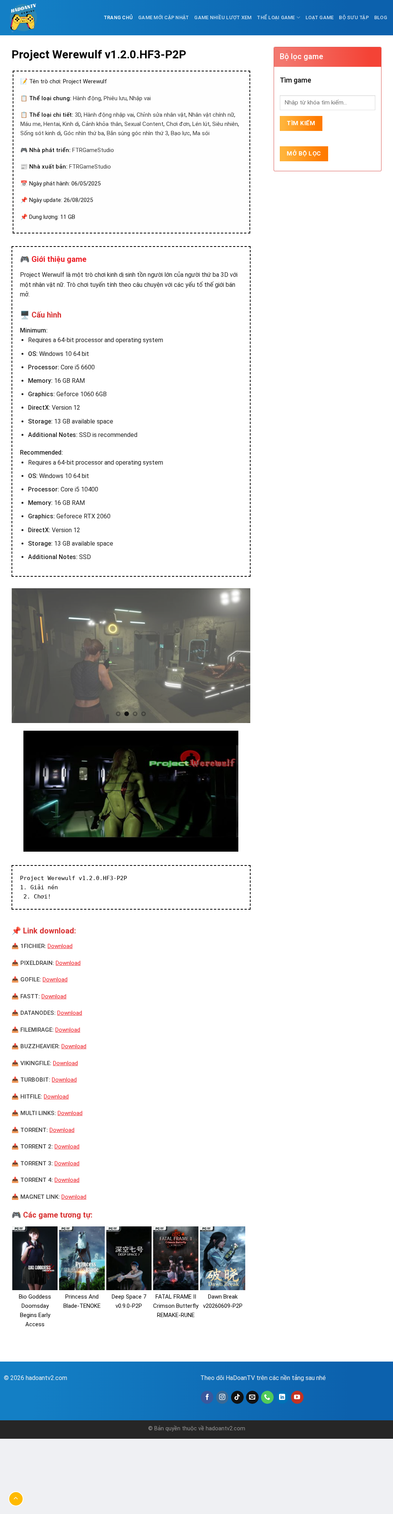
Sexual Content (143, 124)
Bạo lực (180, 133)
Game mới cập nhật (163, 17)
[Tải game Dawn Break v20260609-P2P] (222, 1258)
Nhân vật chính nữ (211, 114)
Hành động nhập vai (109, 114)
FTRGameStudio (93, 150)
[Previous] (26, 655)
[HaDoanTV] (25, 17)
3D (78, 114)
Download (60, 946)
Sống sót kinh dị (40, 133)
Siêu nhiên (225, 124)
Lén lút (201, 124)
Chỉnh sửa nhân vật (161, 114)
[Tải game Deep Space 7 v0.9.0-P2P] (129, 1258)
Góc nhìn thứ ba (84, 133)
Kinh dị (71, 124)
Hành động (87, 98)
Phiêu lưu (115, 98)
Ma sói (201, 133)
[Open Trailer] (130, 791)
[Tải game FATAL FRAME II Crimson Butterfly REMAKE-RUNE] (175, 1258)
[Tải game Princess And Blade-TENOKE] (81, 1258)
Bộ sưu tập (354, 17)
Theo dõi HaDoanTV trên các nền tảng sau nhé (263, 1378)
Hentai (51, 124)
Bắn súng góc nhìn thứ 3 (137, 133)
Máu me (30, 124)
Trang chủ (118, 17)
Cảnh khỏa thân (102, 124)
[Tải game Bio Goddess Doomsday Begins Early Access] (35, 1258)
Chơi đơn (178, 124)
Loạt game (319, 17)
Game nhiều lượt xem (222, 17)
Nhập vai (140, 98)
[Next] (236, 655)
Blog (380, 17)
